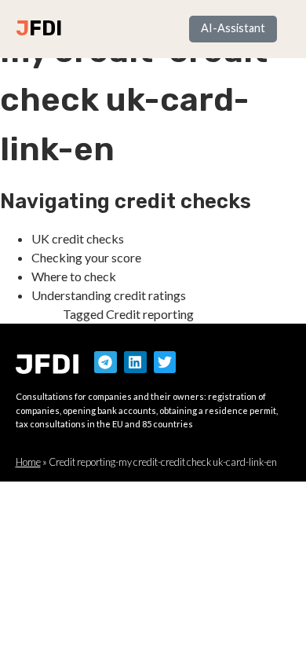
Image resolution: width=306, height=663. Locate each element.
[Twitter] (165, 362)
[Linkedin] (135, 362)
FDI (45, 28)
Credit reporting (150, 313)
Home (28, 462)
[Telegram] (105, 362)
